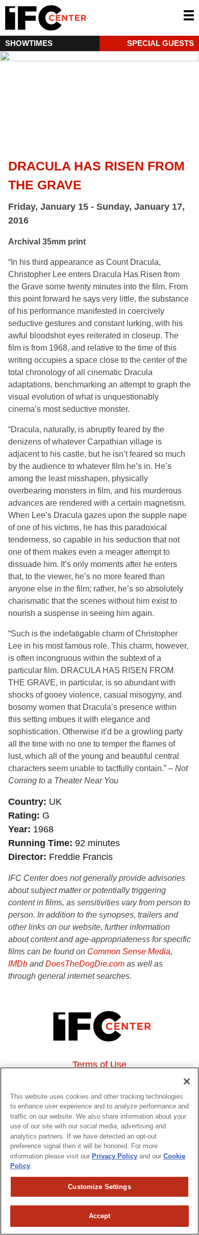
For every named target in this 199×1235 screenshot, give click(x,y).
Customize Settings (99, 1187)
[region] (99, 1151)
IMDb (18, 963)
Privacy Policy (114, 1156)
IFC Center (84, 18)
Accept (100, 1216)
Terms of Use (99, 1064)
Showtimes (29, 43)
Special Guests (160, 43)
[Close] (187, 1081)
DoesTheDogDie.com (85, 963)
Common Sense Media (128, 951)
